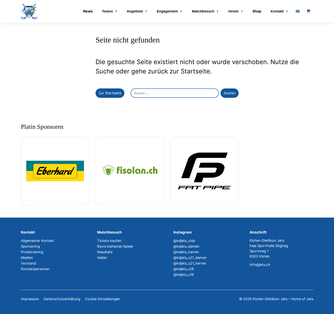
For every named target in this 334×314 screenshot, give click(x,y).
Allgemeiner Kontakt (37, 241)
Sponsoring (30, 246)
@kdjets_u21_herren (189, 263)
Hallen (102, 258)
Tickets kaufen (109, 241)
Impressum (30, 299)
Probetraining (32, 252)
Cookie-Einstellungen (102, 299)
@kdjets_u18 (183, 269)
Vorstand (28, 263)
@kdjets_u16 (183, 275)
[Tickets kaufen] (297, 11)
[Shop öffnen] (308, 11)
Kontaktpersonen (35, 269)
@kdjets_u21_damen (190, 258)
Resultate (105, 252)
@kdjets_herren (186, 252)
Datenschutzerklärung (62, 299)
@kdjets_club (184, 241)
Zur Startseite (110, 93)
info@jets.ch (260, 265)
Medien (27, 258)
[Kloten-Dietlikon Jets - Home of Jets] (29, 11)
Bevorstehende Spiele (115, 246)
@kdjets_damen (186, 246)
